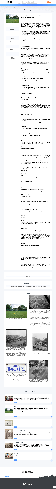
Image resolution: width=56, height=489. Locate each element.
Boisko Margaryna (14, 7)
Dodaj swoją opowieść (17, 5)
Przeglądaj (36, 5)
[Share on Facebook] (5, 476)
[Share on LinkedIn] (8, 476)
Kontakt (41, 5)
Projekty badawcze (25, 5)
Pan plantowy (28, 276)
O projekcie (31, 5)
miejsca (15, 402)
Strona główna (6, 7)
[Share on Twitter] (7, 476)
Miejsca (10, 7)
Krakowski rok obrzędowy (8, 5)
